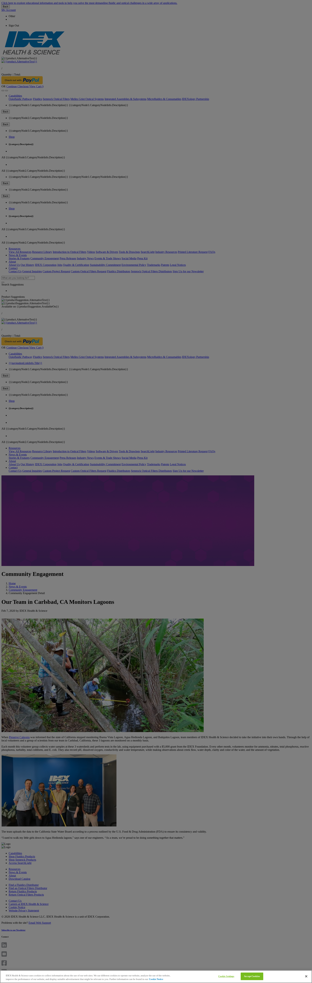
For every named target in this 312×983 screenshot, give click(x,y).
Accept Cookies (252, 976)
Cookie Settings (226, 976)
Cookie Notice (156, 979)
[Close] (306, 976)
